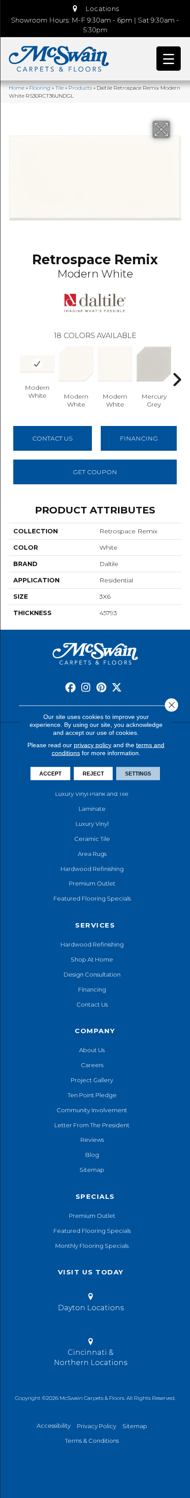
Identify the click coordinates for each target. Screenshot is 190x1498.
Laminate (92, 808)
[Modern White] (37, 363)
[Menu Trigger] (168, 58)
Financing (92, 989)
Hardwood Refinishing (92, 868)
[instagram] (86, 687)
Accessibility (54, 1425)
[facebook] (70, 687)
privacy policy (92, 745)
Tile (59, 87)
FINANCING (139, 438)
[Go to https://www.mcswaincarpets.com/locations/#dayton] (90, 1303)
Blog (92, 1154)
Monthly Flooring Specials (92, 1245)
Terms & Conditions (92, 1440)
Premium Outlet (92, 883)
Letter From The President (91, 1125)
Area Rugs (92, 853)
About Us (92, 1049)
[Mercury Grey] (153, 364)
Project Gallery (92, 1080)
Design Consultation (92, 974)
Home (16, 87)
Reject (93, 774)
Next (176, 366)
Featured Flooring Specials (92, 898)
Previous (13, 366)
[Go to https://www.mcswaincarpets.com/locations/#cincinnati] (90, 1353)
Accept (50, 774)
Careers (92, 1064)
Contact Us (52, 438)
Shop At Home (92, 959)
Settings (138, 774)
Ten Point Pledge (92, 1095)
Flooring (39, 87)
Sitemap (92, 1169)
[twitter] (116, 687)
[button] (95, 8)
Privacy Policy (96, 1426)
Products (80, 87)
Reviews (92, 1139)
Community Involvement (92, 1110)
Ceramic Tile (92, 838)
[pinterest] (101, 687)
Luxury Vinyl (92, 823)
